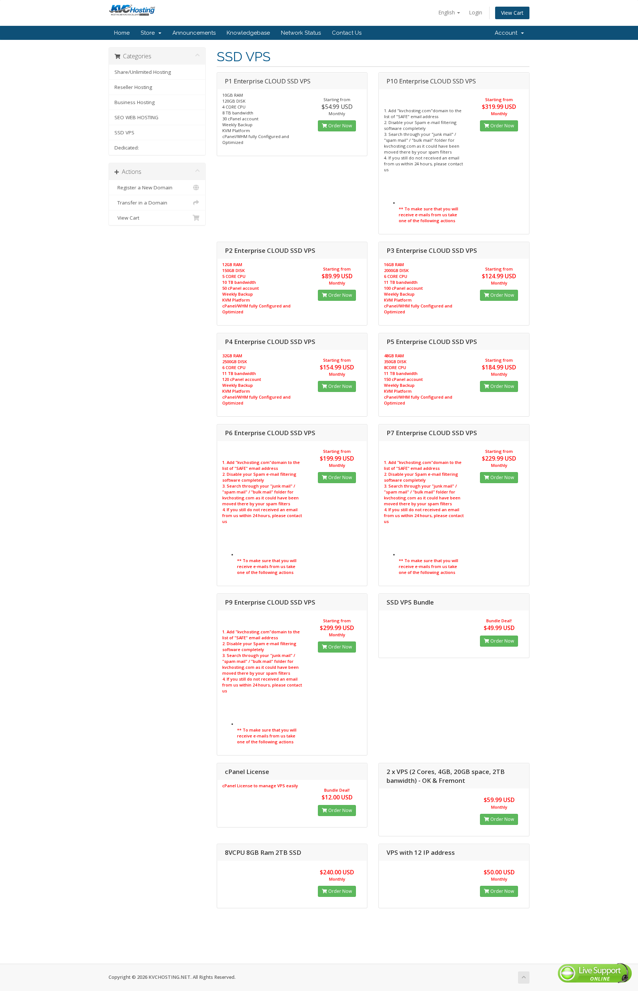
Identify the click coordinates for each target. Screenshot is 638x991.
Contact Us (346, 33)
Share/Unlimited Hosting (142, 72)
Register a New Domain (143, 187)
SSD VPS (124, 132)
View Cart (512, 12)
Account (507, 33)
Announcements (194, 33)
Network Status (301, 33)
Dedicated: (126, 147)
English (447, 12)
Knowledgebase (248, 33)
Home (122, 33)
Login (475, 12)
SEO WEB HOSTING (136, 117)
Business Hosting (134, 102)
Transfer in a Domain (140, 202)
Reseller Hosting (133, 87)
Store (149, 33)
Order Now (339, 126)
